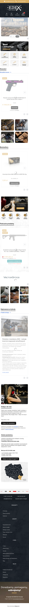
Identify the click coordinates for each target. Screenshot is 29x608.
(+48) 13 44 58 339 (8, 496)
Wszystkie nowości (4, 72)
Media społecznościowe (8, 553)
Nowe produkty (6, 513)
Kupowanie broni (6, 524)
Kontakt (4, 551)
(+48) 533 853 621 (21, 1)
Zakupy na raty (6, 529)
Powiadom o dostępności (14, 261)
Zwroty (4, 537)
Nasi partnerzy (6, 556)
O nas (4, 546)
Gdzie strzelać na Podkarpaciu (10, 558)
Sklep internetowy (13, 606)
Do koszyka (14, 107)
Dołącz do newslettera (9, 423)
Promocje (5, 511)
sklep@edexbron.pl (10, 1)
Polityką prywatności (9, 429)
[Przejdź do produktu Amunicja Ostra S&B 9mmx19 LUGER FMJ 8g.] (14, 161)
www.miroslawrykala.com (18, 598)
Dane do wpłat (6, 527)
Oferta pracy (6, 548)
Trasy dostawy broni (7, 532)
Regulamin (16, 426)
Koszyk (4, 572)
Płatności (5, 534)
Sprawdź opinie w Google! (21, 498)
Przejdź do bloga (5, 312)
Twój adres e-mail (5, 419)
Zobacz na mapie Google (9, 459)
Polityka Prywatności (7, 569)
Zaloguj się (5, 574)
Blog (4, 560)
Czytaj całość (5, 372)
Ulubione (5, 516)
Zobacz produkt (14, 183)
